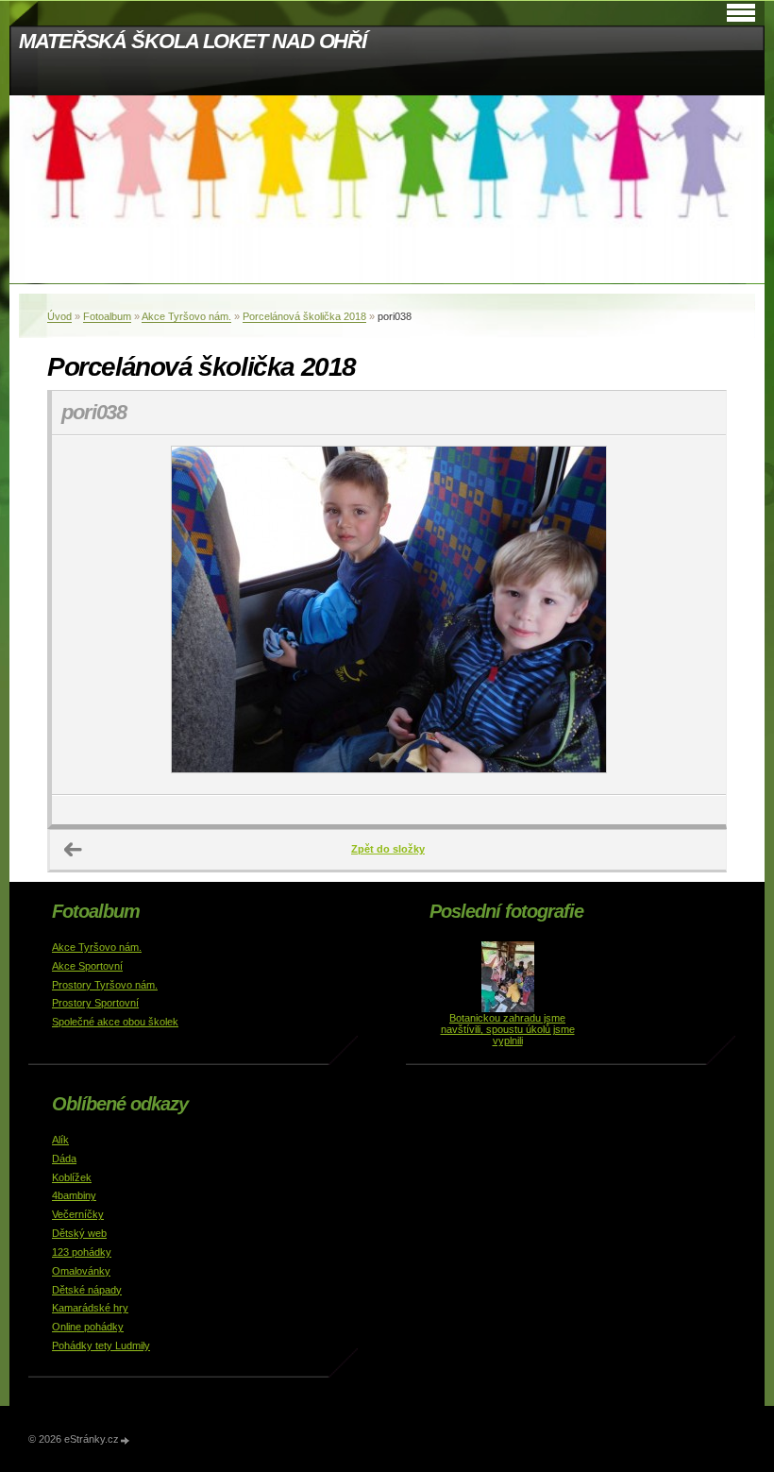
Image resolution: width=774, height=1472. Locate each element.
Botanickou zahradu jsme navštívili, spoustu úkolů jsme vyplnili (508, 1029)
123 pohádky (81, 1252)
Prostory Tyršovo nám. (105, 984)
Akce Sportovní (87, 966)
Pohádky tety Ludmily (101, 1345)
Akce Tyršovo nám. (186, 316)
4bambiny (74, 1195)
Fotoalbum (107, 316)
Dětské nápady (87, 1289)
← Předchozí (73, 850)
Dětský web (79, 1233)
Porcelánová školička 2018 (304, 316)
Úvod (59, 316)
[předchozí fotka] (82, 615)
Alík (60, 1139)
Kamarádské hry (90, 1307)
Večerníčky (78, 1214)
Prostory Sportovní (95, 1002)
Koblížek (72, 1177)
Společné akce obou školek (115, 1021)
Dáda (64, 1158)
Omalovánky (81, 1271)
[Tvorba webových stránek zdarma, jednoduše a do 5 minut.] (125, 1440)
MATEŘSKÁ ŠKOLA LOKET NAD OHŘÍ (192, 41)
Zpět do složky (388, 848)
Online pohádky (88, 1326)
